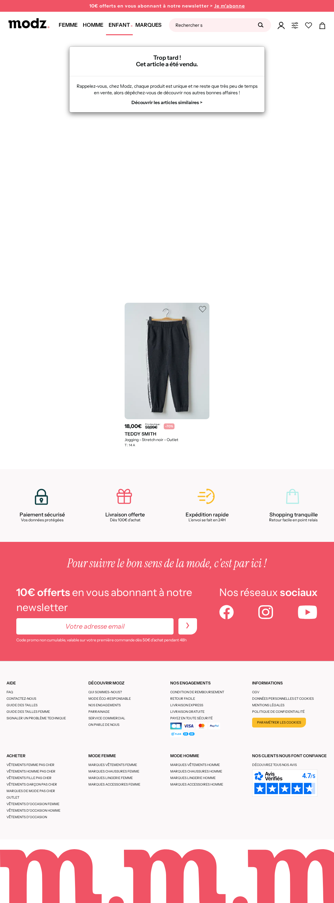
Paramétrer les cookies (279, 722)
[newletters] (187, 626)
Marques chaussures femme (113, 771)
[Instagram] (265, 613)
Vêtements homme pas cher (31, 771)
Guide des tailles (22, 705)
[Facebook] (226, 613)
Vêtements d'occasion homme (33, 810)
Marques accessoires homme (196, 784)
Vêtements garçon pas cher (32, 784)
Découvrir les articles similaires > (167, 102)
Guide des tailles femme (28, 712)
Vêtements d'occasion (27, 817)
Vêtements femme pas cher (30, 765)
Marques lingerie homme (193, 778)
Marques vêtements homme (195, 765)
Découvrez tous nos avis (274, 765)
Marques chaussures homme (196, 771)
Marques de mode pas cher (31, 791)
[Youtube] (307, 613)
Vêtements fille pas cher (29, 778)
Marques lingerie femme (110, 778)
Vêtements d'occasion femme (33, 804)
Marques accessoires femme (114, 784)
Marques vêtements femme (112, 765)
